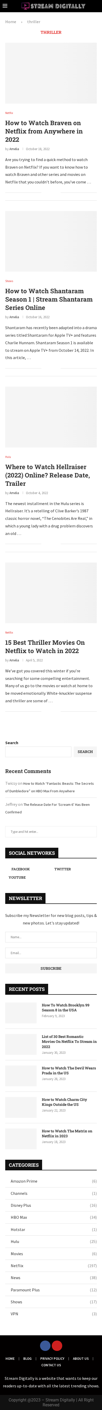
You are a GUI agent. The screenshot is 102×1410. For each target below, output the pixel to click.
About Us (81, 1358)
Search (11, 742)
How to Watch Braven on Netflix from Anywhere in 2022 (44, 131)
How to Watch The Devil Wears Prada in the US (69, 1071)
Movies (54, 1253)
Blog (27, 1358)
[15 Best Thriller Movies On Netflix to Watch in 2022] (51, 593)
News (54, 1277)
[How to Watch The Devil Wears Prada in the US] (21, 1076)
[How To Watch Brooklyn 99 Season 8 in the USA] (21, 1013)
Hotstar (54, 1229)
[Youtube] (57, 1346)
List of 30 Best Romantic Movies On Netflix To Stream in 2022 (69, 1041)
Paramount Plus (54, 1289)
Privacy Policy (52, 1358)
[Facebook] (45, 1346)
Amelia (14, 149)
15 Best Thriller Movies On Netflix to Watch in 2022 (45, 646)
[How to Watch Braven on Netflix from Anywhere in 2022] (51, 73)
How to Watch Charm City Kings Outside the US (64, 1102)
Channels (54, 1193)
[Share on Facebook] (48, 192)
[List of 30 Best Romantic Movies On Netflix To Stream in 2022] (21, 1044)
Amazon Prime (54, 1181)
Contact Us (51, 1365)
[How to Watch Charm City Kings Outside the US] (21, 1107)
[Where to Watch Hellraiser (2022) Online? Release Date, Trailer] (51, 417)
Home (10, 21)
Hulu (54, 1241)
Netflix (54, 1265)
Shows (54, 1301)
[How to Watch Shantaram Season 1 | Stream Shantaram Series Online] (51, 241)
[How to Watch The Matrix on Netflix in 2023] (21, 1138)
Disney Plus (54, 1205)
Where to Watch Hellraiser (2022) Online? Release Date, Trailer (47, 475)
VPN (54, 1313)
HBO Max (54, 1217)
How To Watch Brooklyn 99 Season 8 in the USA (65, 1008)
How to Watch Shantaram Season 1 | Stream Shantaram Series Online (49, 299)
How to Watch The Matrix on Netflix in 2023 (67, 1133)
